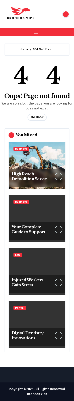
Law (17, 255)
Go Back (37, 117)
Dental (19, 308)
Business (21, 149)
